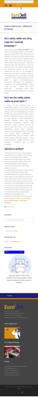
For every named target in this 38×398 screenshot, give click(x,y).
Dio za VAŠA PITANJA (11, 231)
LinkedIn (22, 392)
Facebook (18, 392)
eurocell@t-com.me (19, 198)
